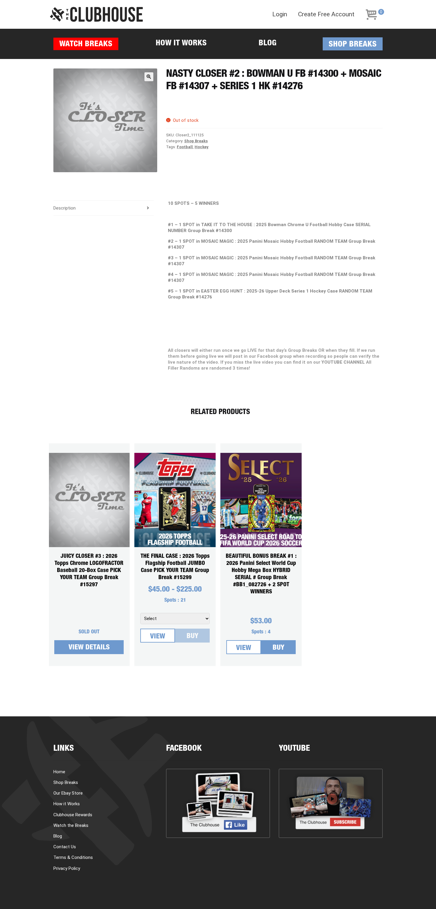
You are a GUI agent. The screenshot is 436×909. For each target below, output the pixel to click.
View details (89, 647)
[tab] (103, 208)
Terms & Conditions (73, 857)
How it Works (181, 44)
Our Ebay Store (68, 793)
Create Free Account (326, 14)
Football (185, 147)
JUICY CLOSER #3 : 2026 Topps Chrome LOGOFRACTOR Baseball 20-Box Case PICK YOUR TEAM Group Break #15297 (89, 571)
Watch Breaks (85, 45)
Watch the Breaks (70, 825)
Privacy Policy (66, 868)
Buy (192, 636)
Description (64, 208)
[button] (148, 76)
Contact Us (64, 846)
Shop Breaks (353, 45)
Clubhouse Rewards (72, 814)
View (157, 636)
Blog (267, 44)
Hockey (202, 147)
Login (279, 14)
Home (59, 771)
